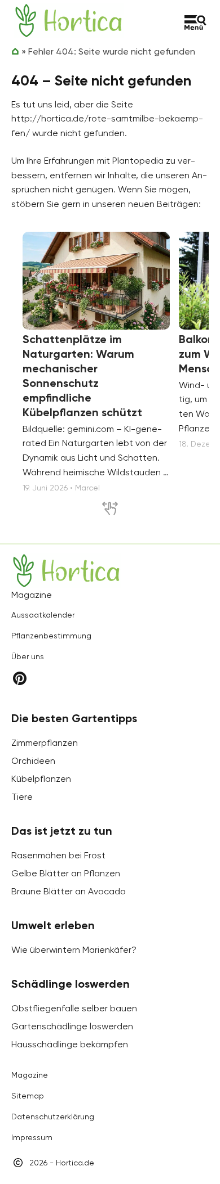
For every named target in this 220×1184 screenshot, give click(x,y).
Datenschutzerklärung (52, 1116)
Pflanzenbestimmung (51, 635)
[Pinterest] (19, 677)
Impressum (31, 1137)
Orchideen (33, 760)
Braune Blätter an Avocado (68, 891)
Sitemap (27, 1095)
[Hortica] (69, 20)
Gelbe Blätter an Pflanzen (65, 873)
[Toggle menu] (195, 22)
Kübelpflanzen (41, 778)
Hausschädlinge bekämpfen (69, 1044)
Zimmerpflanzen (44, 742)
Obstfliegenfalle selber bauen (74, 1008)
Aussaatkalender (42, 614)
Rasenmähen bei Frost (58, 855)
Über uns (27, 656)
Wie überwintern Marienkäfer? (74, 949)
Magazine (29, 1074)
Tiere (22, 796)
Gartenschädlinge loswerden (72, 1026)
